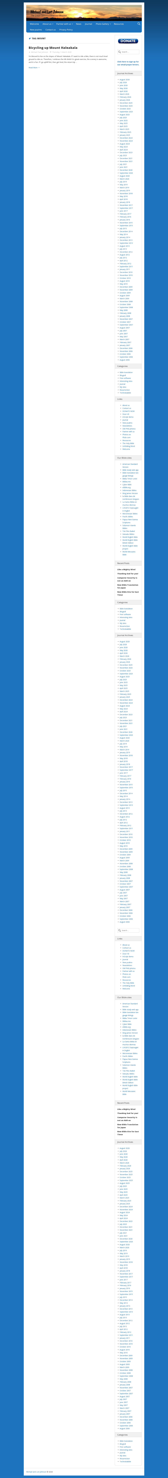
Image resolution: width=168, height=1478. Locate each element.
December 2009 (126, 287)
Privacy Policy (66, 29)
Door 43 (125, 414)
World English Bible (130, 537)
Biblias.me (126, 481)
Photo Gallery (102, 23)
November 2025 (126, 106)
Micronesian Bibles (129, 513)
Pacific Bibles (127, 516)
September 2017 (126, 208)
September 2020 (126, 173)
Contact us (51, 29)
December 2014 (126, 231)
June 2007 (124, 333)
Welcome (34, 23)
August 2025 (125, 114)
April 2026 (124, 91)
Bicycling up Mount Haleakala (53, 48)
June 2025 (124, 120)
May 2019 (124, 184)
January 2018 (125, 202)
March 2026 (124, 94)
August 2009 (125, 295)
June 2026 (124, 85)
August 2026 (125, 79)
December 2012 (126, 252)
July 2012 (123, 257)
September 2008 (126, 307)
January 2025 (125, 135)
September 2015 (126, 225)
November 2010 (126, 275)
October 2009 (125, 293)
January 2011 (125, 269)
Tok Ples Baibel (128, 531)
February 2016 (125, 217)
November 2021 (126, 161)
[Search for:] (128, 52)
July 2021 (123, 164)
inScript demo (127, 417)
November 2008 (126, 301)
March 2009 (124, 298)
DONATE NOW (128, 411)
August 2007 (125, 328)
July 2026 (123, 82)
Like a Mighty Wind (126, 569)
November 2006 (126, 351)
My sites (123, 387)
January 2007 (125, 345)
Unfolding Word (128, 446)
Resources (119, 23)
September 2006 (126, 357)
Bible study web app (130, 470)
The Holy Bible (128, 443)
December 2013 (126, 240)
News (78, 23)
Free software (125, 378)
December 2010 (126, 272)
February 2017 (125, 214)
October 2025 (125, 108)
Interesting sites (126, 381)
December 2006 (126, 348)
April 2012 (124, 260)
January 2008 (125, 316)
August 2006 (125, 360)
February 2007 (125, 342)
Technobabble (125, 393)
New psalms (36, 29)
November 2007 (126, 319)
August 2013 (125, 246)
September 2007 (126, 325)
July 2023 (123, 155)
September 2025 (126, 111)
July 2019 (123, 182)
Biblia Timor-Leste (129, 478)
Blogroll (123, 375)
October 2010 (125, 278)
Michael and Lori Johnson (47, 11)
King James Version (130, 493)
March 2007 (124, 339)
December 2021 (126, 158)
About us (47, 23)
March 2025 (124, 129)
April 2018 (124, 199)
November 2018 (126, 193)
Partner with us (63, 23)
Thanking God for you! (127, 573)
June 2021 (124, 167)
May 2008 (124, 310)
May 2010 (124, 284)
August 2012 (125, 255)
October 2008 (125, 304)
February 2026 (125, 97)
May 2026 (124, 88)
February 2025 (125, 132)
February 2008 (125, 313)
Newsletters (127, 426)
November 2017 (126, 205)
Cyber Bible (126, 484)
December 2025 (126, 103)
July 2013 (123, 249)
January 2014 (125, 237)
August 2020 (125, 176)
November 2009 (126, 290)
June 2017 (124, 211)
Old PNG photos (129, 429)
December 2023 (126, 152)
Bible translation (126, 372)
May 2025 (124, 123)
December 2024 (126, 138)
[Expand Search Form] (139, 24)
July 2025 (123, 117)
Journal (88, 23)
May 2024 (124, 147)
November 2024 (126, 141)
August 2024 (125, 144)
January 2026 (125, 100)
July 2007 (123, 330)
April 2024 (124, 149)
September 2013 (126, 243)
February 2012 (125, 263)
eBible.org (126, 487)
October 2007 (125, 322)
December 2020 (126, 170)
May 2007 (124, 336)
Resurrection (125, 390)
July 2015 (123, 228)
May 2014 (124, 234)
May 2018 (124, 196)
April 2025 (124, 126)
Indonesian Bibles (129, 490)
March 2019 (124, 187)
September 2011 (126, 266)
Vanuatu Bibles (128, 534)
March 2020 (124, 179)
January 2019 (125, 190)
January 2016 (125, 220)
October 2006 (125, 354)
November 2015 (126, 223)
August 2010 (125, 281)
